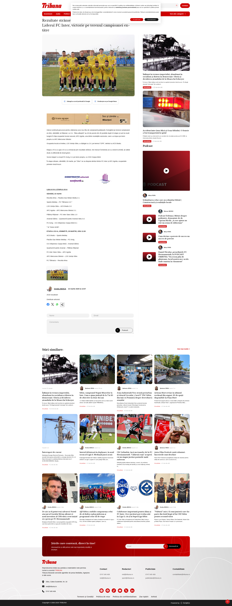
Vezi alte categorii (177, 14)
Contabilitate (178, 569)
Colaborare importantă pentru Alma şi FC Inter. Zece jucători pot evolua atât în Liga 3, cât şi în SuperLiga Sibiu (134, 514)
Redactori (126, 569)
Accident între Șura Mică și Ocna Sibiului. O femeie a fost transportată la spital (166, 132)
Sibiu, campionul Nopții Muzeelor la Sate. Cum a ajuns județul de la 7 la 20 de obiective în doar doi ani (96, 395)
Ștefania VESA (89, 388)
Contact (185, 6)
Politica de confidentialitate (125, 597)
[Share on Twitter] (52, 306)
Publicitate (150, 569)
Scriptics (186, 603)
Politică (67, 14)
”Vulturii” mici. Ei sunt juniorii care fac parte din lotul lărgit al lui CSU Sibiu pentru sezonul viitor (171, 514)
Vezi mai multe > (183, 349)
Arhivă (154, 597)
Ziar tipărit (143, 597)
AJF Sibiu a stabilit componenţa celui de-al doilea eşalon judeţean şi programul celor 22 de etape (96, 514)
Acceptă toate (136, 19)
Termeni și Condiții (85, 597)
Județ (58, 14)
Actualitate (147, 87)
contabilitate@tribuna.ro (181, 574)
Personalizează (151, 19)
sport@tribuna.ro (128, 578)
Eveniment (48, 14)
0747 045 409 (105, 574)
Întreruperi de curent (51, 452)
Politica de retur (103, 597)
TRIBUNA (58, 570)
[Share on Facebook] (48, 306)
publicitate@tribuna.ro (153, 578)
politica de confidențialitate (126, 5)
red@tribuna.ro (51, 586)
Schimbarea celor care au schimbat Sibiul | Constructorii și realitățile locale (162, 201)
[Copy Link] (62, 305)
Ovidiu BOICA (60, 289)
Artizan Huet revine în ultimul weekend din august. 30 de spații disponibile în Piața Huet (168, 395)
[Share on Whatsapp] (57, 306)
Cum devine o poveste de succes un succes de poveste (174, 237)
